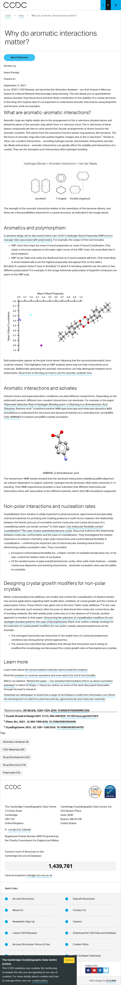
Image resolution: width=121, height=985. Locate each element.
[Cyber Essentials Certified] (110, 791)
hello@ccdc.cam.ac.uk (39, 875)
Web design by (102, 980)
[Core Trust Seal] (95, 792)
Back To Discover (19, 58)
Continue (69, 960)
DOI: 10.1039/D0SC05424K (59, 721)
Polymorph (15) (11, 772)
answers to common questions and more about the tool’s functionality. (55, 675)
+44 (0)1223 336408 (19, 830)
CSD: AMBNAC (12, 417)
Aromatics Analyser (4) (15, 742)
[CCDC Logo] (15, 5)
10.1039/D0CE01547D (70, 727)
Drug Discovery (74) (14, 765)
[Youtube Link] (94, 970)
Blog (21, 16)
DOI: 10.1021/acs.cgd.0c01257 (79, 716)
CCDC (8, 16)
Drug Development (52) (16, 757)
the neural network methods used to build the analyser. (56, 670)
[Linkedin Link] (100, 970)
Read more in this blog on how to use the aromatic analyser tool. (55, 373)
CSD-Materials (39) (13, 749)
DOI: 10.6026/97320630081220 (70, 710)
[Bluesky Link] (106, 970)
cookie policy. (40, 980)
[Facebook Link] (88, 970)
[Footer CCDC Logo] (13, 787)
